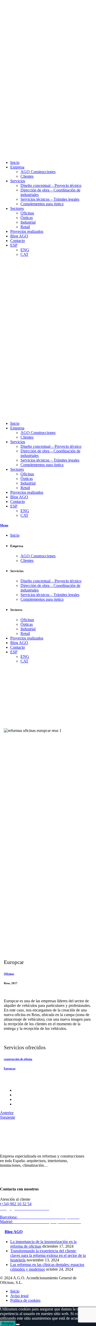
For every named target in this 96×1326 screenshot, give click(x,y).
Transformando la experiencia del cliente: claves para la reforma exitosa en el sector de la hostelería (48, 1255)
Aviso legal (19, 1296)
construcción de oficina (18, 1058)
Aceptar (8, 1323)
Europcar (10, 1068)
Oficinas (9, 973)
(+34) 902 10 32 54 (15, 1204)
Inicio (14, 1291)
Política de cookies (25, 1300)
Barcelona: (40, 1217)
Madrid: (41, 1222)
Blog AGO (14, 1231)
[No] (18, 1324)
